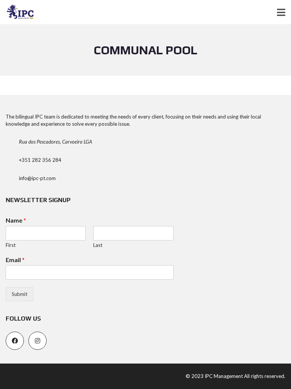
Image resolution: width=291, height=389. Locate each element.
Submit (19, 294)
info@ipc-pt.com (37, 178)
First (11, 245)
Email (15, 259)
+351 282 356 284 (40, 160)
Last (97, 245)
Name (16, 220)
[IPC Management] (17, 12)
